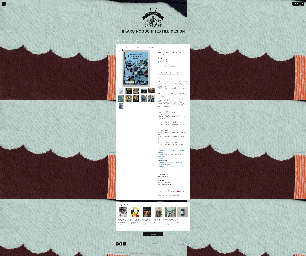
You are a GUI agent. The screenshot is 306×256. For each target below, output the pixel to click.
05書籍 (125, 47)
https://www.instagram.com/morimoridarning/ (170, 162)
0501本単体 (132, 47)
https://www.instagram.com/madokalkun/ (169, 158)
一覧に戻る (153, 234)
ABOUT (138, 40)
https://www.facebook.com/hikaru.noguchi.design (179, 244)
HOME (118, 40)
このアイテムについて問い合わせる (170, 195)
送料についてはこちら (165, 61)
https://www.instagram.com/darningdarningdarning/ (171, 166)
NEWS (144, 40)
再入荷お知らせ (172, 66)
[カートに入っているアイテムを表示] (302, 4)
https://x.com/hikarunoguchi (182, 244)
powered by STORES (151, 243)
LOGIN (296, 3)
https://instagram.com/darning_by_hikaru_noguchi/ (186, 244)
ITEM (123, 40)
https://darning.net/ (189, 244)
